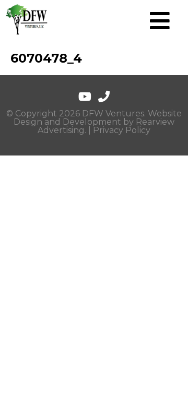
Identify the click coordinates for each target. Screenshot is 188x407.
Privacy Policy (121, 130)
